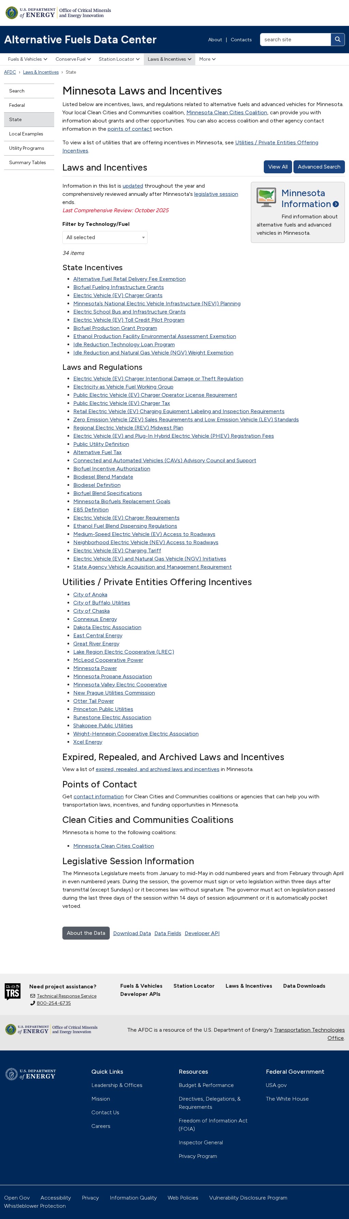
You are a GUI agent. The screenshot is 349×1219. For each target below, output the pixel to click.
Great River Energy (96, 643)
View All (278, 166)
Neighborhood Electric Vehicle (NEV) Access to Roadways (145, 542)
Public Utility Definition (101, 444)
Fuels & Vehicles (25, 59)
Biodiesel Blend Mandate (103, 477)
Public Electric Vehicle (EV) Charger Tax (121, 403)
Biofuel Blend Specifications (107, 493)
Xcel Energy (87, 742)
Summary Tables (27, 162)
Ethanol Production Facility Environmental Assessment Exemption (154, 336)
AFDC (10, 72)
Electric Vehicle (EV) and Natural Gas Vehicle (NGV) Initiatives (149, 558)
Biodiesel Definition (97, 485)
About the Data (86, 933)
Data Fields (167, 933)
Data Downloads (304, 986)
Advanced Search (319, 166)
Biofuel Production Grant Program (115, 328)
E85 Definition (91, 509)
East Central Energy (97, 635)
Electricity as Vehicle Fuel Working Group (123, 386)
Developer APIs (140, 994)
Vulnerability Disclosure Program (248, 1197)
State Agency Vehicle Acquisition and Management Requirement (152, 567)
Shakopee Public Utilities (103, 725)
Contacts (241, 40)
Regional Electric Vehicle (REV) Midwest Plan (128, 427)
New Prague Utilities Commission (114, 693)
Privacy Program (198, 1156)
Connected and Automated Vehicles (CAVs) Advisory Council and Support (164, 460)
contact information (99, 796)
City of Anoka (90, 594)
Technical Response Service (66, 996)
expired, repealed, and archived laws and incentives (157, 769)
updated (133, 186)
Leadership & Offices (116, 1085)
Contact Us (105, 1112)
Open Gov (17, 1197)
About (215, 40)
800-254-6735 (54, 1003)
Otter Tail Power (93, 701)
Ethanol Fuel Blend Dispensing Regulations (125, 526)
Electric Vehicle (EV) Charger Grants (118, 295)
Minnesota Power (95, 668)
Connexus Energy (95, 619)
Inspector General (201, 1142)
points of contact (130, 129)
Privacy (90, 1197)
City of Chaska (91, 611)
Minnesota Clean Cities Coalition (226, 112)
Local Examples (26, 134)
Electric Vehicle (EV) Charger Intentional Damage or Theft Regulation (158, 378)
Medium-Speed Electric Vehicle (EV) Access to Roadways (144, 534)
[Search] (338, 39)
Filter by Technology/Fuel (96, 224)
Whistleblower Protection (35, 1206)
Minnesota (306, 198)
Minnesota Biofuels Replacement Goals (121, 501)
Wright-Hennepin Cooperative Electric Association (136, 733)
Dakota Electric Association (107, 627)
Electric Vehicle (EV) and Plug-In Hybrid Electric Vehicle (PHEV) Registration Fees (173, 436)
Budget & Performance (206, 1085)
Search (17, 91)
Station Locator (116, 59)
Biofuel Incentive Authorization (111, 468)
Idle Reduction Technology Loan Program (124, 344)
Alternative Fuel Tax (97, 452)
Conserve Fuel (71, 59)
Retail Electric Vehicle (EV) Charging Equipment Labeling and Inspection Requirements (179, 411)
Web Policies (183, 1197)
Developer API (202, 933)
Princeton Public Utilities (103, 709)
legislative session (216, 194)
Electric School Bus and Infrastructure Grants (129, 311)
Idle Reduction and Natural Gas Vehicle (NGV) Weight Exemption (153, 352)
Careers (100, 1126)
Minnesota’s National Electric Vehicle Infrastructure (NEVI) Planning (157, 303)
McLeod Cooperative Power (108, 660)
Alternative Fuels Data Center (80, 39)
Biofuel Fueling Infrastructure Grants (118, 287)
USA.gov (276, 1085)
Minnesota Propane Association (112, 676)
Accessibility (56, 1197)
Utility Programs (26, 148)
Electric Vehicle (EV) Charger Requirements (126, 517)
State (15, 119)
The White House (287, 1098)
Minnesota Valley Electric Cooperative (120, 684)
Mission (100, 1098)
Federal (17, 105)
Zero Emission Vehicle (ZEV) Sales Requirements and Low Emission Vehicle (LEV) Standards (186, 419)
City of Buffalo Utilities (101, 602)
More (204, 59)
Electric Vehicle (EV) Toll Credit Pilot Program (128, 320)
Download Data (132, 933)
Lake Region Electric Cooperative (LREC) (123, 652)
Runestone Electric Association (112, 717)
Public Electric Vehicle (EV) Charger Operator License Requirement (155, 395)
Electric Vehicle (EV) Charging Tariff (117, 550)
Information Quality (133, 1197)
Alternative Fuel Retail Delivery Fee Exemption (129, 279)
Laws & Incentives (167, 59)
